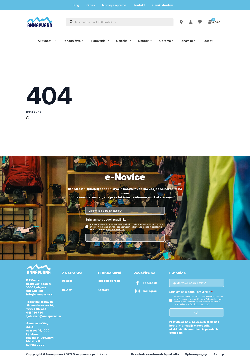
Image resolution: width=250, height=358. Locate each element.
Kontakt (139, 5)
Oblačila (121, 41)
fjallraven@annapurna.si (43, 316)
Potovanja (98, 41)
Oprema (165, 41)
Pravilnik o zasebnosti (115, 229)
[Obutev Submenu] (152, 41)
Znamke (187, 41)
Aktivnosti (45, 41)
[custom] (137, 283)
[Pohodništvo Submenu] (84, 41)
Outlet (208, 41)
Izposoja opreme (114, 5)
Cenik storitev (164, 5)
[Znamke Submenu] (196, 41)
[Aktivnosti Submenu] (55, 41)
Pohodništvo (72, 41)
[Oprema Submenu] (174, 41)
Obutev (143, 41)
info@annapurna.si (39, 294)
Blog (76, 5)
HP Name (30, 177)
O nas (90, 5)
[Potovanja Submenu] (108, 41)
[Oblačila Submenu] (130, 41)
